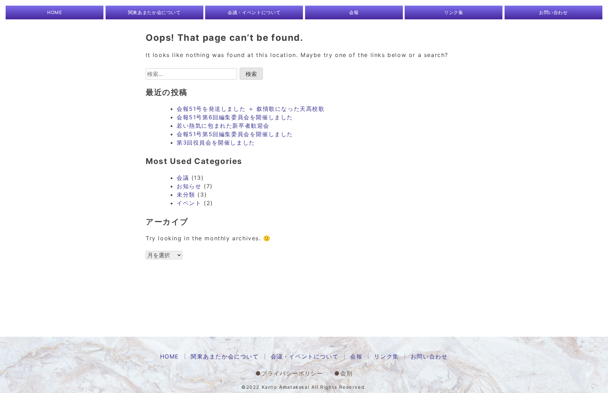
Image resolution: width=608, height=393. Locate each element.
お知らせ (189, 186)
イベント (189, 203)
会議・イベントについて (254, 12)
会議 (183, 177)
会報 (354, 12)
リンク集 (453, 12)
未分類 (186, 194)
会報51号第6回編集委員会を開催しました (235, 117)
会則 (346, 373)
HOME (54, 12)
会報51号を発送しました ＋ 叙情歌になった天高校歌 (251, 108)
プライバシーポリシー (292, 373)
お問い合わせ (553, 12)
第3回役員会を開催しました (216, 142)
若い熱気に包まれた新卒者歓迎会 (223, 125)
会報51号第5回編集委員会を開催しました (235, 134)
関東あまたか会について (154, 12)
